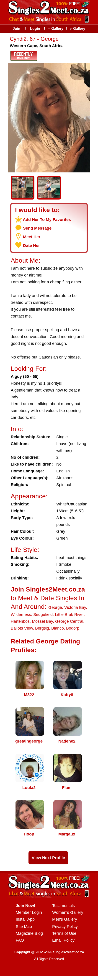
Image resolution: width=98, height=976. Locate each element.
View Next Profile (48, 858)
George (55, 607)
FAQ (20, 940)
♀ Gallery (55, 29)
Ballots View (22, 628)
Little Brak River (69, 614)
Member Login (29, 912)
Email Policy (63, 940)
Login (35, 29)
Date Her (31, 245)
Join (16, 29)
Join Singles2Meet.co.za (48, 589)
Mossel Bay (42, 621)
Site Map (24, 926)
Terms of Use (64, 933)
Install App (25, 919)
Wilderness (21, 614)
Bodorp (72, 628)
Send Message (37, 228)
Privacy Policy (65, 926)
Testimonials (63, 905)
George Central (69, 621)
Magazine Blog (29, 933)
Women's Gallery (67, 912)
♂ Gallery (77, 29)
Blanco (57, 628)
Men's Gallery (64, 919)
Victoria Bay (75, 607)
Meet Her (31, 237)
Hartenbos (20, 621)
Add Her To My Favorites (47, 219)
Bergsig (42, 628)
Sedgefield (43, 614)
